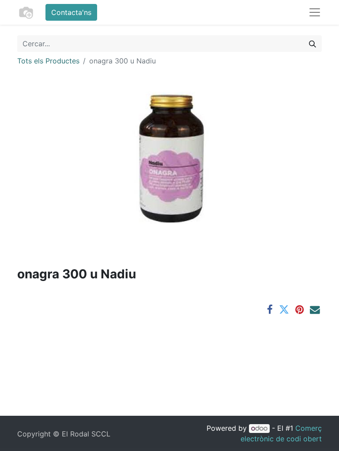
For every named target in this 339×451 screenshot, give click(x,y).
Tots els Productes (48, 60)
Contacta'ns (71, 12)
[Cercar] (312, 43)
